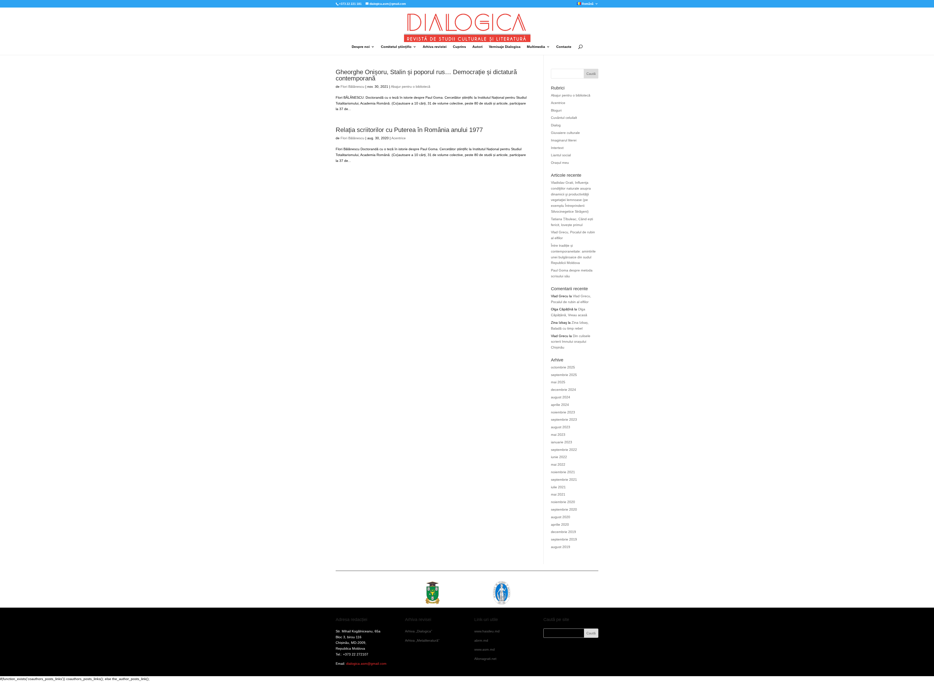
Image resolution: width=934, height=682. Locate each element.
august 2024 (560, 397)
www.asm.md (484, 649)
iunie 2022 (559, 457)
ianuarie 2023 (561, 442)
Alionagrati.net (485, 659)
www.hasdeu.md (487, 631)
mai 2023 (558, 435)
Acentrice (398, 138)
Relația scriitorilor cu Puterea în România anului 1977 (409, 129)
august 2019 (560, 547)
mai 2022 (558, 464)
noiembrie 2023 (563, 412)
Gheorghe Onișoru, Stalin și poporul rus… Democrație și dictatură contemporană (426, 75)
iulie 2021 (558, 487)
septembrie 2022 (564, 450)
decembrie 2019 (563, 532)
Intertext (557, 148)
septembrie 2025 (564, 375)
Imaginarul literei (563, 140)
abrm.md (481, 640)
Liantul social (561, 155)
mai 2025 (558, 382)
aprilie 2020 (560, 524)
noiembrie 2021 (563, 472)
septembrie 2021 (564, 479)
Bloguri (556, 110)
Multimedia (536, 47)
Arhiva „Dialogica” (418, 631)
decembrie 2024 (563, 390)
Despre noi (361, 47)
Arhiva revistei (435, 47)
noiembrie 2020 (563, 502)
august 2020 (560, 517)
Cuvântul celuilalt (564, 118)
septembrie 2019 (564, 539)
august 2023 (560, 427)
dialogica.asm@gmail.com (366, 663)
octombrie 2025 (563, 367)
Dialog (556, 125)
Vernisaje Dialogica (505, 47)
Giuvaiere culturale (565, 133)
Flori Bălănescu (352, 86)
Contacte (563, 47)
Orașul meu (560, 163)
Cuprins (459, 47)
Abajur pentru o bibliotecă (410, 86)
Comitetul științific (396, 47)
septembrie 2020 (564, 509)
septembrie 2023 (564, 419)
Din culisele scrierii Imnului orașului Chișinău (570, 342)
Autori (477, 47)
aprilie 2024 (560, 405)
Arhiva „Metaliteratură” (422, 640)
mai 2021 (558, 494)
